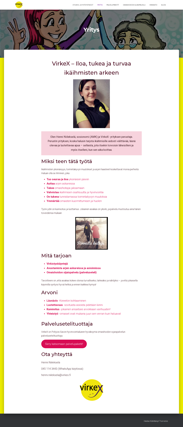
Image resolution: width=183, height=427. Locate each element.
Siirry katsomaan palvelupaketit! (64, 344)
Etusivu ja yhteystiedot (83, 5)
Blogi (163, 5)
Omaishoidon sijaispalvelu (134, 5)
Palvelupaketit (113, 5)
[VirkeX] (19, 4)
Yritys (99, 5)
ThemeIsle (163, 421)
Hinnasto (153, 5)
